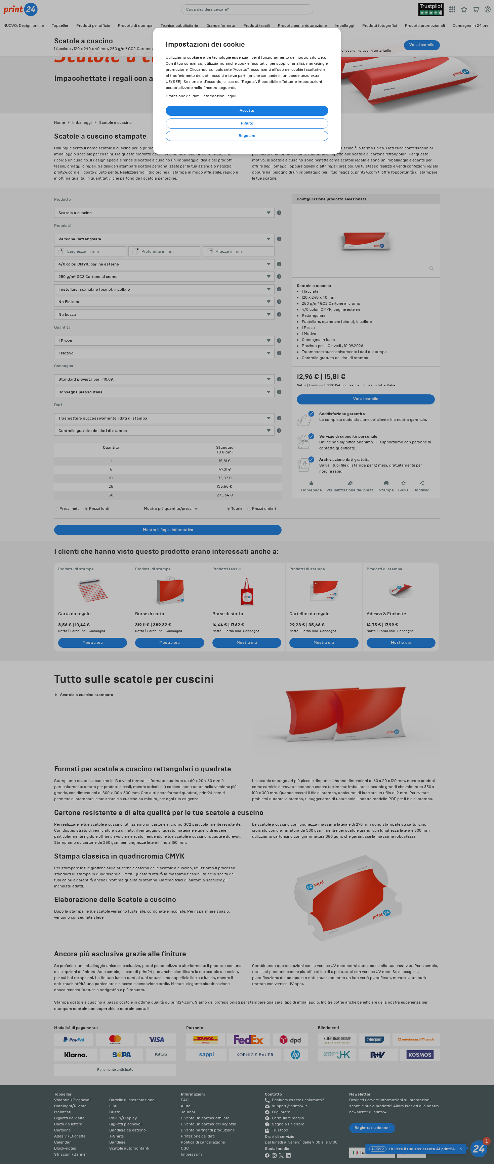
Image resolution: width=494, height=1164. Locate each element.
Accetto (247, 110)
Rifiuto (247, 123)
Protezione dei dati (183, 96)
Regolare (247, 135)
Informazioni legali (219, 96)
